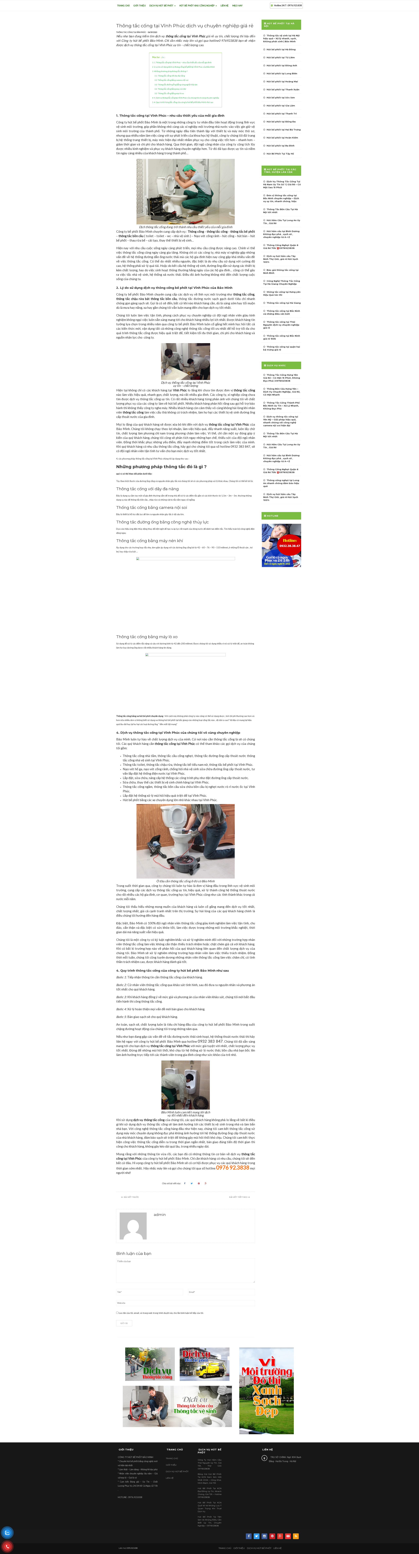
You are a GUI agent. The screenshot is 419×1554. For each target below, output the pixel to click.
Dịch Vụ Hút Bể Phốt (161, 5)
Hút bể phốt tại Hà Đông (281, 49)
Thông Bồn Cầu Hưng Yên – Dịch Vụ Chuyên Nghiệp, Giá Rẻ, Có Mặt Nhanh (281, 391)
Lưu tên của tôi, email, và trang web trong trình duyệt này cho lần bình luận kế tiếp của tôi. (161, 1313)
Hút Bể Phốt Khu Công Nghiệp (197, 5)
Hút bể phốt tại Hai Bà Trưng (284, 129)
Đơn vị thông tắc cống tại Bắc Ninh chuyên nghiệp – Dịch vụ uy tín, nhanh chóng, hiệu (281, 198)
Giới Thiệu (139, 5)
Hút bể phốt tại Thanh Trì (282, 113)
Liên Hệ (225, 5)
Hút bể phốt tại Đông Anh (282, 65)
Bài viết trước (131, 1197)
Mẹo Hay (237, 5)
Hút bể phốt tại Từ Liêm (281, 57)
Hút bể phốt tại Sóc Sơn (281, 97)
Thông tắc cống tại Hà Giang (284, 303)
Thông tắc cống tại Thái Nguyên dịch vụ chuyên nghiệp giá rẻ (281, 325)
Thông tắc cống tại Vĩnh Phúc (131, 32)
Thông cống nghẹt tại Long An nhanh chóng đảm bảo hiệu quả (281, 483)
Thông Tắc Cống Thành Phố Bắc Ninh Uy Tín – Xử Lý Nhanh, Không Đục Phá (281, 405)
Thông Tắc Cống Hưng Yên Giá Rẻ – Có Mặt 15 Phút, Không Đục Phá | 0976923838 (281, 378)
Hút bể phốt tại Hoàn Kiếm (282, 137)
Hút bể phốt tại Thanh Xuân (283, 89)
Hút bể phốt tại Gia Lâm (281, 105)
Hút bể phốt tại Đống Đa (281, 121)
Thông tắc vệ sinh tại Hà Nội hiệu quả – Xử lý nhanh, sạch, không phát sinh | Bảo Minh (281, 38)
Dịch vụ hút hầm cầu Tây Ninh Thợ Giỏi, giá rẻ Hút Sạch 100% (280, 259)
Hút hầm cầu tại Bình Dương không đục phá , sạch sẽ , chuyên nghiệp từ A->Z (281, 234)
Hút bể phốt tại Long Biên (282, 73)
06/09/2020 (152, 32)
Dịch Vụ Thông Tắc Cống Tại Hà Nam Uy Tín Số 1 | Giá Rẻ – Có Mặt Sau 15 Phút (282, 184)
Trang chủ (123, 5)
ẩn (163, 57)
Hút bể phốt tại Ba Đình (280, 145)
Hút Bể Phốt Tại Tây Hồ (280, 153)
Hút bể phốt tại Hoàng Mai (282, 81)
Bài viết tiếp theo (238, 1197)
